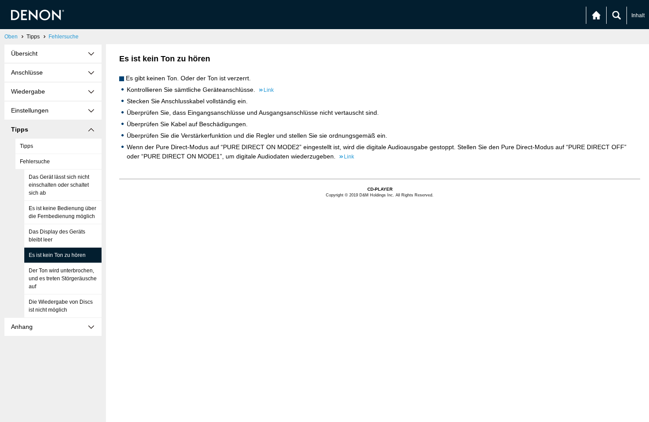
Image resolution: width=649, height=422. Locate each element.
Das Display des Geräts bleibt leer (57, 236)
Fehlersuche (64, 37)
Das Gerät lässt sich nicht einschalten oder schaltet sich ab (59, 185)
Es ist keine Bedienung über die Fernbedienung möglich (62, 212)
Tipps (26, 146)
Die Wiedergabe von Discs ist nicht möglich (61, 306)
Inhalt (638, 15)
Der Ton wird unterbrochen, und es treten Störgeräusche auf (63, 279)
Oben (11, 37)
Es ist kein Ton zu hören (57, 255)
